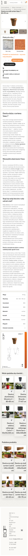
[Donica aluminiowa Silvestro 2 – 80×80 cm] (8, 379)
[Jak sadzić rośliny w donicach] (3, 72)
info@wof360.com (18, 539)
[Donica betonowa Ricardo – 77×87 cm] (20, 379)
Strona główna (5, 7)
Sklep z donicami (17, 7)
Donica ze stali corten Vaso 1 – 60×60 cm (8, 494)
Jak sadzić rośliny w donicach (11, 74)
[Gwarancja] (3, 75)
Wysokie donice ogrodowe (10, 102)
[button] (2, 21)
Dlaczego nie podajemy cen (10, 70)
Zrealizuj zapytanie (9, 64)
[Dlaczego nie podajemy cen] (3, 68)
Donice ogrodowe (6, 9)
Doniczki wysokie (13, 104)
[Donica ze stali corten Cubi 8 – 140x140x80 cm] (8, 448)
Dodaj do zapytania (17, 60)
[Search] (21, 2)
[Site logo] (1, 2)
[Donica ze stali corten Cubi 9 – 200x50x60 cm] (20, 448)
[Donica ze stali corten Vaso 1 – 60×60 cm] (8, 477)
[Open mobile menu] (5, 2)
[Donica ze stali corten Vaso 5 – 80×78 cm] (20, 477)
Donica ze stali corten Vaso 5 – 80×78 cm (20, 494)
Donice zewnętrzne (16, 101)
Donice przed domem (20, 9)
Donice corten (12, 95)
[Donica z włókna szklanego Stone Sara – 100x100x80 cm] (20, 408)
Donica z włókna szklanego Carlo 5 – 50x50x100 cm (8, 428)
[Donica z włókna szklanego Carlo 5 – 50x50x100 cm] (8, 408)
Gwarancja (6, 78)
